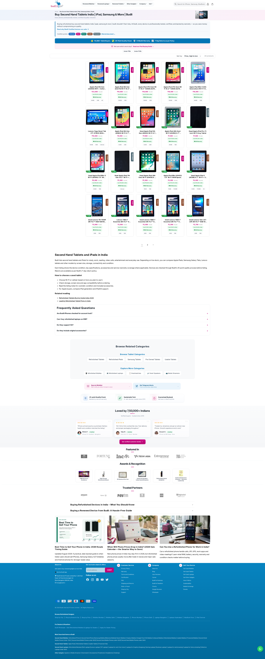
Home (56, 11)
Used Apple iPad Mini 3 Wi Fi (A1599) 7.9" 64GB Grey (97, 176)
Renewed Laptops (103, 4)
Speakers (67, 653)
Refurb (84, 34)
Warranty (124, 571)
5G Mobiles (148, 638)
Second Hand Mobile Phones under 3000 (134, 640)
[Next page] (153, 245)
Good (78, 34)
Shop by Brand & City (72, 617)
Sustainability (187, 583)
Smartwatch (85, 653)
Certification (124, 577)
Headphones (109, 653)
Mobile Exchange (188, 586)
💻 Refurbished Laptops (115, 373)
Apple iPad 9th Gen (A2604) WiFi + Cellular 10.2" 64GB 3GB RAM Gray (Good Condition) (97, 88)
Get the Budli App (62, 572)
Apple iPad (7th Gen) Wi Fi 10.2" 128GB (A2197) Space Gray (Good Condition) (148, 88)
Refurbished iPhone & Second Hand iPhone (81, 638)
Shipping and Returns (127, 583)
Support (123, 592)
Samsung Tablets (134, 359)
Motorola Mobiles (111, 638)
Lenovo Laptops (95, 647)
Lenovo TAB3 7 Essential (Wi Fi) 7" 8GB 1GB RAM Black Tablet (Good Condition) (122, 221)
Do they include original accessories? (72, 331)
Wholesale (155, 592)
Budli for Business (157, 580)
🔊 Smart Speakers (153, 373)
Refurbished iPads (116, 359)
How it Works (187, 580)
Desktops (117, 653)
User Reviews (156, 574)
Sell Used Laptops (188, 574)
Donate (185, 589)
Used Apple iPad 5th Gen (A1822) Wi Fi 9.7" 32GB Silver (147, 132)
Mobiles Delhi (110, 617)
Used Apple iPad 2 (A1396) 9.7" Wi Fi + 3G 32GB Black (198, 176)
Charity (154, 586)
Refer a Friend (125, 586)
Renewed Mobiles (88, 4)
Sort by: (179, 56)
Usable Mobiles (181, 638)
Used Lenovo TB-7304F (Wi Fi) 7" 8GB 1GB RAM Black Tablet (97, 221)
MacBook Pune (189, 617)
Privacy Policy (125, 568)
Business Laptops (161, 647)
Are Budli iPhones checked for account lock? (74, 313)
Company (142, 4)
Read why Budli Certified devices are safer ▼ (73, 29)
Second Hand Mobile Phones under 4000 (109, 640)
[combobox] (189, 4)
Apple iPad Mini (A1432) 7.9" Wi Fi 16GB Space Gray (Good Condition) (173, 176)
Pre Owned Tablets (153, 359)
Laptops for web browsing (174, 647)
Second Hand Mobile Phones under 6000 (84, 640)
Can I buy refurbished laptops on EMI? (72, 319)
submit (109, 570)
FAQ (122, 580)
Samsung (97, 638)
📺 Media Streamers (173, 373)
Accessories (93, 653)
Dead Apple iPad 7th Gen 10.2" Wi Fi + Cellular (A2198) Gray (122, 176)
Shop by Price (86, 617)
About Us (155, 568)
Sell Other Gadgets (188, 577)
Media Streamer (76, 653)
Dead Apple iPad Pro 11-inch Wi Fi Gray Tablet (198, 132)
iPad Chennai (200, 617)
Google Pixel (140, 638)
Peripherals (101, 653)
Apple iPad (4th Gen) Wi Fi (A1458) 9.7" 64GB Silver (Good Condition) (173, 132)
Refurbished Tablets (96, 359)
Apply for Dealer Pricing (107, 627)
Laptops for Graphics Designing (135, 647)
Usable (90, 34)
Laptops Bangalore (161, 617)
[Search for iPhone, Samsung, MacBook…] (175, 4)
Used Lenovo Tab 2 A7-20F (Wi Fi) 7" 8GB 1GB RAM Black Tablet (198, 221)
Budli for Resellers (157, 583)
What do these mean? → (108, 34)
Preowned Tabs (103, 644)
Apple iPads (71, 644)
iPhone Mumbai (137, 617)
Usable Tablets (170, 359)
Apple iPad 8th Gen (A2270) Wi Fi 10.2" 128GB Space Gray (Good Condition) (122, 88)
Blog (153, 571)
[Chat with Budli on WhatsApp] (260, 649)
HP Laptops (104, 647)
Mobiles (102, 638)
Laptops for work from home (117, 647)
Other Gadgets (131, 4)
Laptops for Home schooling (192, 647)
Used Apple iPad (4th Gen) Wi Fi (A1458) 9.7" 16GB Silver (147, 176)
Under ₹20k (137, 51)
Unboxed (71, 34)
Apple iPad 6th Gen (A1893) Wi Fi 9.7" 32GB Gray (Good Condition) (122, 132)
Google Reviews (157, 589)
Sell (150, 4)
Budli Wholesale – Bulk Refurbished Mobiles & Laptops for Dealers (76, 627)
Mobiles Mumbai (98, 617)
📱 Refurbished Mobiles (93, 373)
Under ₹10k (127, 51)
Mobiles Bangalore (123, 617)
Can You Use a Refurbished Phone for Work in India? (184, 547)
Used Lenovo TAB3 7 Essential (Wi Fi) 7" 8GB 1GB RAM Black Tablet (147, 221)
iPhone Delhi (148, 617)
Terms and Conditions (127, 574)
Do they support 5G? (65, 325)
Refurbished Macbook (75, 647)
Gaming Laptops (150, 647)
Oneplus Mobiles (131, 638)
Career (154, 577)
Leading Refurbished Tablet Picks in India (75, 301)
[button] (89, 4)
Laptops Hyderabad (175, 617)
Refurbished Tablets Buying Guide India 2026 (76, 298)
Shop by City (125, 589)
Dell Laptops (86, 647)
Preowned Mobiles (192, 638)
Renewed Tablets (117, 4)
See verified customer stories (131, 442)
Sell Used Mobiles (188, 568)
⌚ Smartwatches (135, 373)
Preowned (97, 34)
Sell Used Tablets (188, 571)
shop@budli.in (61, 583)
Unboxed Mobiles (158, 638)
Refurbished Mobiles (170, 638)
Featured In (132, 449)
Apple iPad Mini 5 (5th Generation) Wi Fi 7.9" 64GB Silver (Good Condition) (198, 88)
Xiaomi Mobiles (120, 638)
